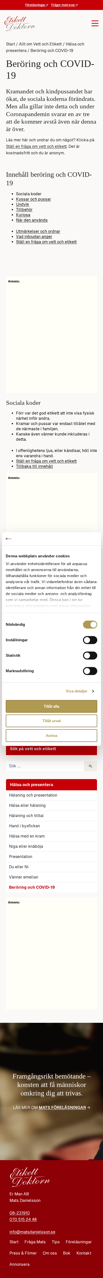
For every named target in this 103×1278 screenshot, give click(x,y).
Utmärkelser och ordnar (38, 231)
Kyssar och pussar (33, 199)
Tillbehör (24, 209)
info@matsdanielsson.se (32, 1232)
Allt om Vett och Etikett (40, 44)
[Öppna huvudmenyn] (67, 23)
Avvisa (51, 735)
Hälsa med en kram (27, 836)
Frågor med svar (63, 5)
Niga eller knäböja (26, 846)
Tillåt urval (51, 721)
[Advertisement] (51, 956)
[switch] (90, 640)
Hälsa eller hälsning (27, 805)
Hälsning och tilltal (26, 815)
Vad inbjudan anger (34, 236)
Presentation (20, 856)
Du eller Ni (18, 866)
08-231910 (20, 1213)
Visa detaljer (77, 691)
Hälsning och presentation (33, 795)
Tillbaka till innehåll (34, 466)
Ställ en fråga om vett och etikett (36, 146)
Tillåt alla (51, 706)
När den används (32, 220)
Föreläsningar (35, 5)
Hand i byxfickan (24, 826)
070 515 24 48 (23, 1219)
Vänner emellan (23, 877)
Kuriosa (23, 215)
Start (10, 44)
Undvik (22, 204)
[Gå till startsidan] (20, 23)
